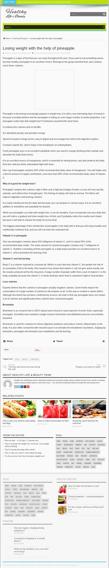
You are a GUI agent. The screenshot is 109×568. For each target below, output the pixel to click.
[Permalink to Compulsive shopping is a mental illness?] (8, 545)
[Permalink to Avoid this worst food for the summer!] (89, 417)
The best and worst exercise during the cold (24, 367)
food (17, 359)
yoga (93, 467)
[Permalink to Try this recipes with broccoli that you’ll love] (62, 514)
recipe (72, 459)
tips (73, 463)
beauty (65, 441)
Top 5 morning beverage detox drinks (20, 450)
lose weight (60, 456)
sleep (58, 463)
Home (8, 38)
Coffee (59, 445)
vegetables (97, 463)
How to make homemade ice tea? (53, 421)
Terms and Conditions (45, 565)
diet (85, 445)
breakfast (79, 441)
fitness (64, 448)
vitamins (59, 467)
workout (86, 467)
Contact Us (74, 565)
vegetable (87, 463)
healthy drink (68, 452)
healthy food (79, 452)
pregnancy (93, 456)
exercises (101, 445)
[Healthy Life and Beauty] (15, 16)
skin (93, 459)
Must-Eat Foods (54, 53)
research (80, 459)
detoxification (68, 445)
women (78, 467)
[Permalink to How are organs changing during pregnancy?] (8, 534)
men (76, 456)
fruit (83, 448)
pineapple (35, 359)
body (72, 441)
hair (88, 448)
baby (58, 441)
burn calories (90, 441)
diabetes (78, 445)
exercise (92, 445)
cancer (99, 441)
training (79, 463)
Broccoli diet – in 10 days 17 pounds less (22, 440)
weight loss (69, 467)
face (58, 448)
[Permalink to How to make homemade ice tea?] (54, 417)
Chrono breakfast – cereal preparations (86, 496)
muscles (84, 456)
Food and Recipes (20, 38)
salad (88, 459)
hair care (95, 448)
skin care (101, 459)
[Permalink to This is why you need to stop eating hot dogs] (19, 417)
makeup (70, 456)
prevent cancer (62, 459)
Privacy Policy (62, 565)
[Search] (104, 14)
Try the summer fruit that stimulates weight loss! (25, 456)
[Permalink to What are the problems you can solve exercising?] (8, 556)
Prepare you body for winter (88, 366)
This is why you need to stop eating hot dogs (23, 453)
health (25, 359)
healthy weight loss (92, 452)
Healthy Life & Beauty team (21, 53)
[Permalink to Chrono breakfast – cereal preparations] (62, 503)
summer (66, 463)
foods (77, 448)
